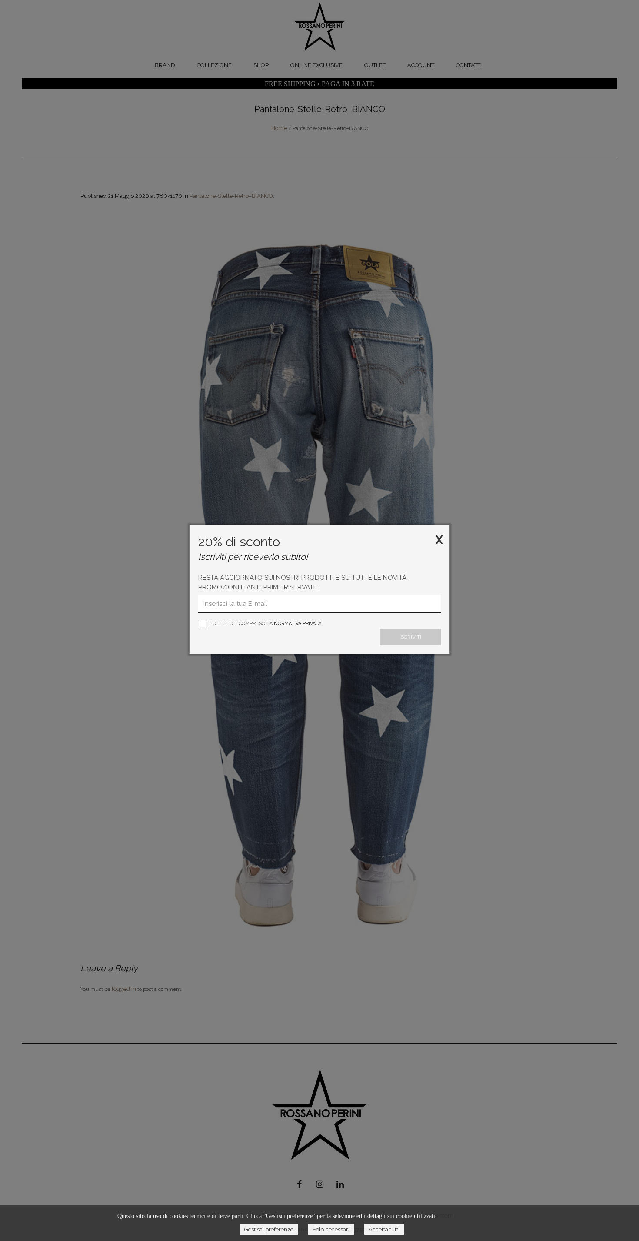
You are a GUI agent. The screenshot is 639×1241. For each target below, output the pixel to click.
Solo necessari (331, 1229)
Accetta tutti (384, 1229)
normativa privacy (298, 623)
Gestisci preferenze (268, 1229)
